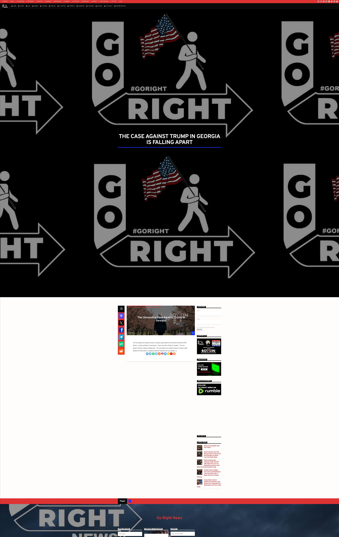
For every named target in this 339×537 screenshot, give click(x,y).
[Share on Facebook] (121, 336)
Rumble (67, 1)
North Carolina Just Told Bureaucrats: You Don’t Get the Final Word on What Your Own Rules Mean (212, 461)
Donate (5, 1)
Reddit (94, 1)
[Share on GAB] (121, 350)
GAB (121, 1)
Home (14, 6)
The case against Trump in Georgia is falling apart (144, 314)
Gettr (114, 1)
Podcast (53, 6)
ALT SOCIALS (109, 6)
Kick (12, 1)
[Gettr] (171, 360)
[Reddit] (159, 360)
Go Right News (169, 524)
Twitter (39, 1)
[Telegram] (150, 360)
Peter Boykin (131, 339)
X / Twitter (62, 6)
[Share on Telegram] (121, 343)
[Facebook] (147, 360)
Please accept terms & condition (207, 334)
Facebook (30, 1)
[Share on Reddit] (121, 357)
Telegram (20, 1)
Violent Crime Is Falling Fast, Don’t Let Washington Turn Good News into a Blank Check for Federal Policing (209, 480)
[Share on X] (121, 329)
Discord (48, 1)
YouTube (76, 1)
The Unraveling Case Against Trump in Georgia (161, 326)
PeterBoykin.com (120, 6)
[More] (174, 360)
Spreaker (85, 1)
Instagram (57, 1)
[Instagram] (162, 360)
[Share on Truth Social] (121, 322)
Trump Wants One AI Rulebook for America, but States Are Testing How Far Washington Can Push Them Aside (209, 490)
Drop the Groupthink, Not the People (211, 453)
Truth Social (104, 1)
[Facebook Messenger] (165, 360)
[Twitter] (156, 360)
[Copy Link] (168, 360)
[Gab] (153, 360)
